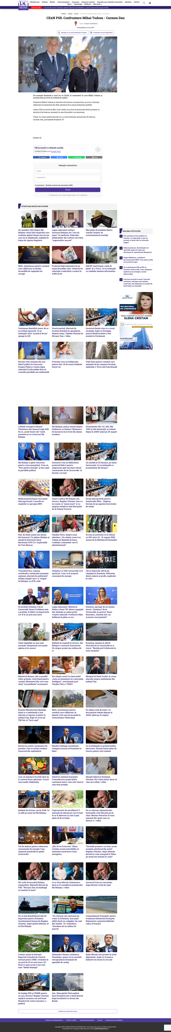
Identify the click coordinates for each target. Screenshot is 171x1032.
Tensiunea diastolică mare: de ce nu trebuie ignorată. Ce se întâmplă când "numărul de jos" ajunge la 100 (33, 332)
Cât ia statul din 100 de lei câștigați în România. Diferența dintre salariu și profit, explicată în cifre (101, 574)
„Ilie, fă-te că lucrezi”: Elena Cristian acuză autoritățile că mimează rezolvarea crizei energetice (65, 850)
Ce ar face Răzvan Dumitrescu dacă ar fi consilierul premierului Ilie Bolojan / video (67, 885)
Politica (70, 13)
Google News (56, 151)
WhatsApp (78, 157)
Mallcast (87, 4)
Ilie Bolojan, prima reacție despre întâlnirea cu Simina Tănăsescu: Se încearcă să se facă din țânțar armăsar (67, 430)
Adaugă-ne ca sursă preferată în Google (73, 32)
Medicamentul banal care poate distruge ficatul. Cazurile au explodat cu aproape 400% (33, 501)
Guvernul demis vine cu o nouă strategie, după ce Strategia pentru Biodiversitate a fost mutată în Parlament (100, 332)
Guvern (76, 13)
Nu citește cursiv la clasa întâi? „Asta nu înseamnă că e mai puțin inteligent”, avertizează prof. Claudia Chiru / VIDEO (67, 680)
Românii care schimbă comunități (109, 2)
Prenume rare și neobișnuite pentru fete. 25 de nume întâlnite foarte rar (67, 364)
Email (96, 157)
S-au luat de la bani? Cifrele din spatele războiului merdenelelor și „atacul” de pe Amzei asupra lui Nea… (76, 7)
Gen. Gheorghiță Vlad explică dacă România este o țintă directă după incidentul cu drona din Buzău (67, 997)
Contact (99, 1020)
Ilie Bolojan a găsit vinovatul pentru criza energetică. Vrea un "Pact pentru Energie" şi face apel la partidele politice (33, 466)
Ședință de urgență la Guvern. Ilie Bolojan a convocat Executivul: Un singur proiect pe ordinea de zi (67, 647)
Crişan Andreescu (91, 23)
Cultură (136, 2)
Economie (75, 2)
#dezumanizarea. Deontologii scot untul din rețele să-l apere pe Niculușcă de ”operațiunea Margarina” (138, 250)
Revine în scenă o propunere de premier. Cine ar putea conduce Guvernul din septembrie (32, 748)
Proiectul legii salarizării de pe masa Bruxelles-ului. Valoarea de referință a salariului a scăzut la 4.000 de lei (67, 270)
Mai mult (97, 4)
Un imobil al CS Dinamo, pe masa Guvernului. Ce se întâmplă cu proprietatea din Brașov (101, 465)
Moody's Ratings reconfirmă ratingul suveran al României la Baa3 (66, 748)
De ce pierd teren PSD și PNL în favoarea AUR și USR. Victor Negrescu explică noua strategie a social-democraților (138, 270)
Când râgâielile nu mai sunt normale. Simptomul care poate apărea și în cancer (32, 645)
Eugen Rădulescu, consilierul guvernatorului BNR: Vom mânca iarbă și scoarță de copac (138, 259)
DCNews (23, 5)
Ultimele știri (34, 2)
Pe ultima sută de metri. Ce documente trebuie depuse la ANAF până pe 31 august (99, 712)
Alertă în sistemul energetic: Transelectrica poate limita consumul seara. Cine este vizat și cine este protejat (67, 780)
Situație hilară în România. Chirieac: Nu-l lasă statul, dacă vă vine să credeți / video (101, 779)
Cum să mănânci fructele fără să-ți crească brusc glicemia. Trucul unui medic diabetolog (33, 779)
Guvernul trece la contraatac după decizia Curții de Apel (99, 883)
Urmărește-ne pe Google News (103, 32)
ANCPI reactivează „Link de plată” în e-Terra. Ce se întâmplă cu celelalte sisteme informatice (101, 268)
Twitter (60, 157)
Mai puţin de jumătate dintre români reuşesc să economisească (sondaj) (99, 232)
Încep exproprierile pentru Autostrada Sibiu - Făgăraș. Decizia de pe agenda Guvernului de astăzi (101, 502)
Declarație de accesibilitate (114, 1020)
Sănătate (128, 2)
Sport (69, 4)
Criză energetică (63, 2)
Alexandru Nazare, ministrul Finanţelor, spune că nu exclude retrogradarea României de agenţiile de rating (67, 958)
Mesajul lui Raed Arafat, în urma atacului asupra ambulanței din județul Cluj (101, 679)
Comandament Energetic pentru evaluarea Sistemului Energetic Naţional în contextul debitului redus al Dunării (101, 920)
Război (52, 2)
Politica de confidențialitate (54, 1020)
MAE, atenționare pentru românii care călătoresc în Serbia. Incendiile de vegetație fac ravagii (33, 270)
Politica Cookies (71, 1020)
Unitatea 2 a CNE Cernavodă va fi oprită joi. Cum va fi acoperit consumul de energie (67, 573)
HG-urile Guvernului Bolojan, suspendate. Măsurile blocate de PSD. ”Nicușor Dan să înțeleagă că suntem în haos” (33, 886)
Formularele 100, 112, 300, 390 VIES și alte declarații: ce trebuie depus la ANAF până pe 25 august (101, 429)
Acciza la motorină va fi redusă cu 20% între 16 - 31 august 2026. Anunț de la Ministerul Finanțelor (101, 537)
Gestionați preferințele (87, 1020)
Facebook (43, 157)
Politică (45, 2)
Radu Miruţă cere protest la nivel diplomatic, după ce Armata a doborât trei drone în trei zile (101, 957)
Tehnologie (78, 4)
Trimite (67, 190)
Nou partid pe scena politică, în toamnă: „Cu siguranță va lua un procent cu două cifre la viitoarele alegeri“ (136, 239)
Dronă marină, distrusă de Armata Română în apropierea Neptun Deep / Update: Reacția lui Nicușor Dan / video (67, 332)
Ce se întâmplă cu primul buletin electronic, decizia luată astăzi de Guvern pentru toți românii (101, 748)
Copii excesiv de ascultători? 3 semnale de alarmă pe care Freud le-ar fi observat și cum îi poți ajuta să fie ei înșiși (67, 814)
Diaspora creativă (88, 2)
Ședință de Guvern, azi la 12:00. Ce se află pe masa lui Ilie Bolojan (33, 811)
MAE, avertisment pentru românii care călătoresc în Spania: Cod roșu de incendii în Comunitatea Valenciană (66, 714)
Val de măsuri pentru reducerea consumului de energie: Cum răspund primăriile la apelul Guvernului (33, 850)
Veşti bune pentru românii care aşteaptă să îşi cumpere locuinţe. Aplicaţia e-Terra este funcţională (101, 364)
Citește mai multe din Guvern (67, 1011)
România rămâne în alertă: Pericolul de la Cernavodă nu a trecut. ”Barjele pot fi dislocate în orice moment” (101, 647)
